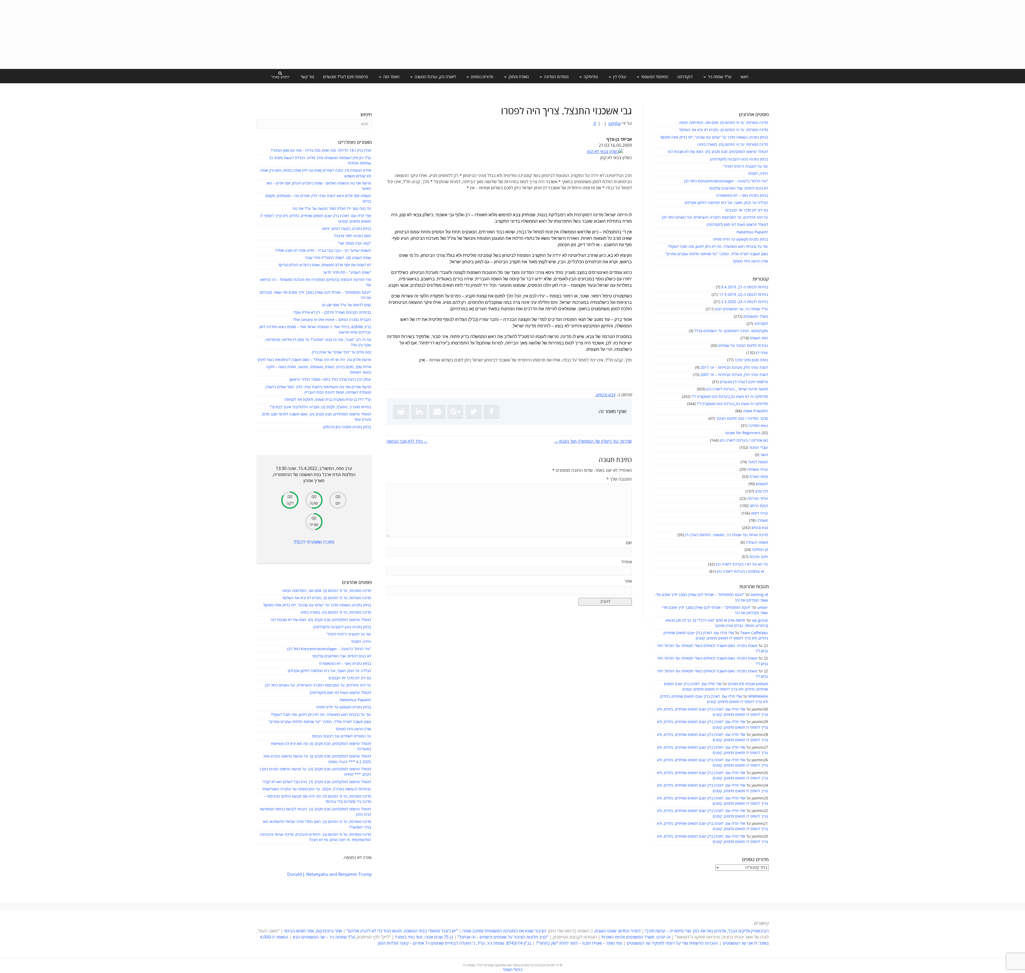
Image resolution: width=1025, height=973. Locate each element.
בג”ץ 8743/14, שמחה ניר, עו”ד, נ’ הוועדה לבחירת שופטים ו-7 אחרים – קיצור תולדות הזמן (454, 943)
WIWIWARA (758, 696)
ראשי (744, 76)
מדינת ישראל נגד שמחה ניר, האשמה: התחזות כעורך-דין (726, 535)
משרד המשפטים (755, 316)
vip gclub (760, 620)
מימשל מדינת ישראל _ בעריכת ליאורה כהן (737, 389)
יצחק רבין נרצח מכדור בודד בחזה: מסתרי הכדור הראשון (330, 379)
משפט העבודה (757, 542)
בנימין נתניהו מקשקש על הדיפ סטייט (740, 239)
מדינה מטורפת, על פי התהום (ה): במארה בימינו (732, 144)
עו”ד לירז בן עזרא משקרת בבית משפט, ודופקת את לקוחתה (327, 399)
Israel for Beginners (742, 433)
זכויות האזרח (759, 476)
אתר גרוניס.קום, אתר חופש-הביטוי (313, 931)
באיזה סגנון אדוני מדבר (751, 360)
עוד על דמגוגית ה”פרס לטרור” (745, 166)
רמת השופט (759, 338)
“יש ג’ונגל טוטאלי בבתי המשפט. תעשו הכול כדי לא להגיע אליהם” (402, 931)
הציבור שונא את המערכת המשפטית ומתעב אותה (504, 931)
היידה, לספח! (758, 173)
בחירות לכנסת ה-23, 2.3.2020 (744, 302)
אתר (628, 581)
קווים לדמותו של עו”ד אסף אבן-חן (346, 305)
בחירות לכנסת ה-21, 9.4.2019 (744, 287)
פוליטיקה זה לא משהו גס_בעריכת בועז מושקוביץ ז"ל (730, 396)
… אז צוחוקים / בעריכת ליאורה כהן (742, 571)
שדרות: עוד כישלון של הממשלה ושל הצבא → (593, 441)
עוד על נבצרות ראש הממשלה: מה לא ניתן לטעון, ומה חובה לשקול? (718, 246)
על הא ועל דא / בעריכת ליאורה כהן (742, 564)
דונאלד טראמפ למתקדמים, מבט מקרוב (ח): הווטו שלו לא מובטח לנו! (718, 152)
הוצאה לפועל (758, 462)
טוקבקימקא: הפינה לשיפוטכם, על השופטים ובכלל (731, 331)
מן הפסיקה (760, 549)
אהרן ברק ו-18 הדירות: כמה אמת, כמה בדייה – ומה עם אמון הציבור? (321, 150)
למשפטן (762, 484)
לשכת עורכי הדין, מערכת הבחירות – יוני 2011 (734, 367)
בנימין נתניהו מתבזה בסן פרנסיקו (347, 427)
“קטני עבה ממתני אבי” (354, 243)
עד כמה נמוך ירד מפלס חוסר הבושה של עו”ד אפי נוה (332, 208)
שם (629, 543)
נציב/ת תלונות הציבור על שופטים (743, 345)
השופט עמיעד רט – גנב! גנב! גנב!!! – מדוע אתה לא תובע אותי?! (323, 250)
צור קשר (307, 76)
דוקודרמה (685, 76)
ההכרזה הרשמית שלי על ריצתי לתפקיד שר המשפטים (672, 943)
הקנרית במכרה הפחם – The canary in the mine (332, 319)
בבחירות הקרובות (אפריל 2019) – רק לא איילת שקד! (332, 312)
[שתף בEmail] (437, 411)
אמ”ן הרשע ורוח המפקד (750, 261)
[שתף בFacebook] (491, 411)
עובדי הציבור (758, 447)
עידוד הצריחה (757, 498)
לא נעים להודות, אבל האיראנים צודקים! (738, 188)
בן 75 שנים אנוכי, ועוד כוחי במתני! (424, 937)
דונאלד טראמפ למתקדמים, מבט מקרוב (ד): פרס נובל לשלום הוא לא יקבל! (317, 782)
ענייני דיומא (759, 513)
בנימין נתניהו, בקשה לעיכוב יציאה (346, 228)
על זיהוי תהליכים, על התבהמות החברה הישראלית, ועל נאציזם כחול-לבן (715, 217)
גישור (764, 455)
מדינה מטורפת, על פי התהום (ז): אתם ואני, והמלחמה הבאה (723, 122)
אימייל (626, 562)
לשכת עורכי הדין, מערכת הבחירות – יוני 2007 (734, 374)
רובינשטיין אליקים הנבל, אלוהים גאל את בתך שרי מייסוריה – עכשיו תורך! (706, 931)
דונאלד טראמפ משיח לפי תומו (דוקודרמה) (737, 224)
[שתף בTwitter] (473, 411)
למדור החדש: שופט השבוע (617, 931)
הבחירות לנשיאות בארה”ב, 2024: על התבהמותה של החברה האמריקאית (316, 789)
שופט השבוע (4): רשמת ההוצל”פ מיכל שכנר (338, 258)
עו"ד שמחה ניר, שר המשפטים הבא (741, 309)
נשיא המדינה (758, 425)
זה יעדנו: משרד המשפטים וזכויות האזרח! (636, 937)
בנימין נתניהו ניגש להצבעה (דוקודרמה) (739, 159)
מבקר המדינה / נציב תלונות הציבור (742, 418)
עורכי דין (762, 353)
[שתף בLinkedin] (419, 411)
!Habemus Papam (752, 232)
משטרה (762, 520)
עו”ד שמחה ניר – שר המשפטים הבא (324, 937)
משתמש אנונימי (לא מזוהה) (748, 684)
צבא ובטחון (760, 527)
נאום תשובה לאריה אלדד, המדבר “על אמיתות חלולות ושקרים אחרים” (716, 254)
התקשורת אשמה (755, 411)
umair (762, 607)
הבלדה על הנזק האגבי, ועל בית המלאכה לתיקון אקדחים (726, 203)
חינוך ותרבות (758, 557)
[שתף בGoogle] (455, 411)
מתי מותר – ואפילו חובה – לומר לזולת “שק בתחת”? (579, 943)
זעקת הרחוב (759, 506)
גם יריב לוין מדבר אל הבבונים (747, 210)
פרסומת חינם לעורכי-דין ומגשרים (744, 382)
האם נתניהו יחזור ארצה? (352, 236)
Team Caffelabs (754, 633)
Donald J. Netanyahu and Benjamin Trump (329, 874)
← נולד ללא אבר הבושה (407, 441)
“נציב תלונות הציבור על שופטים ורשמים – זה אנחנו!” (503, 937)
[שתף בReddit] (401, 411)
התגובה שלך (619, 479)
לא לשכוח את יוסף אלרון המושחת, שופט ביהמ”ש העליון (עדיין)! (324, 265)
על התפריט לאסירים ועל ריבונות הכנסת (341, 736)
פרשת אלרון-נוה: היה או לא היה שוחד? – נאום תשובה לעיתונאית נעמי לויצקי (314, 360)
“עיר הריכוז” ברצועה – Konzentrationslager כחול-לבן (726, 181)
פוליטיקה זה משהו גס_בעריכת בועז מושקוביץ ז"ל (732, 404)
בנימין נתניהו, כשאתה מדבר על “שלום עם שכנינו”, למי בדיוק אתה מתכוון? (714, 137)
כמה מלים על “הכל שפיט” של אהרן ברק (341, 352)
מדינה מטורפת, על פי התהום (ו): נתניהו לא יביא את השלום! (723, 130)
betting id (759, 595)
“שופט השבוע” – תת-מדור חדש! (347, 272)
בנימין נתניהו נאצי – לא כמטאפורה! (742, 195)
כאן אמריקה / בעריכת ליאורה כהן (744, 440)
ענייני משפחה (757, 469)
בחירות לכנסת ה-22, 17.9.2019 (743, 294)
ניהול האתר (512, 969)
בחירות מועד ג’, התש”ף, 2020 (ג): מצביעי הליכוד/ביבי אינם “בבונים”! (320, 407)
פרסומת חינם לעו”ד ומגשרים (345, 76)
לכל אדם (761, 491)
